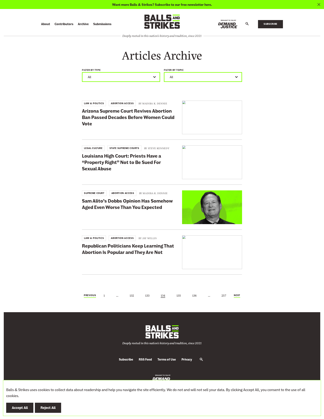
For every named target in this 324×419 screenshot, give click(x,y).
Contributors (64, 24)
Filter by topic (174, 70)
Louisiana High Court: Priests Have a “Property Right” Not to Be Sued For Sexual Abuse (121, 162)
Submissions (102, 24)
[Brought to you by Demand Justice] (227, 24)
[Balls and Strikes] (162, 21)
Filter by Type (91, 70)
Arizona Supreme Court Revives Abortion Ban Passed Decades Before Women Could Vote (128, 117)
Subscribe (270, 23)
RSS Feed (145, 359)
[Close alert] (319, 4)
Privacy (187, 359)
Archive (83, 24)
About (45, 24)
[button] (247, 24)
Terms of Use (167, 359)
